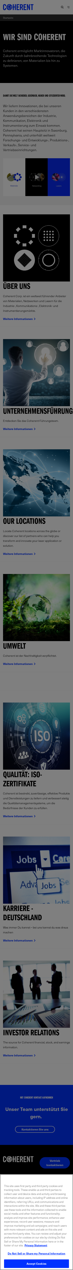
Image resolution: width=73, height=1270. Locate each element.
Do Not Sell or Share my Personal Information (36, 1253)
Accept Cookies (36, 1264)
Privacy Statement (36, 1245)
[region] (36, 1222)
